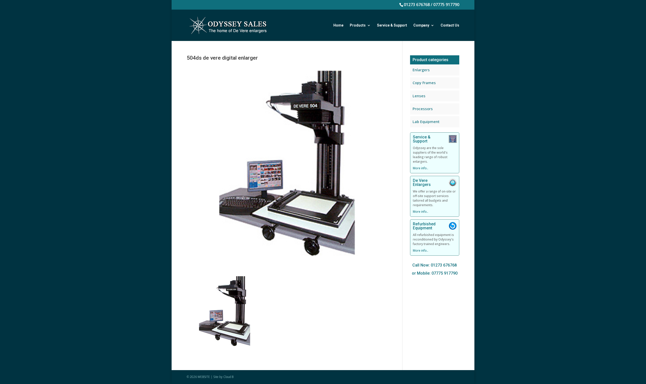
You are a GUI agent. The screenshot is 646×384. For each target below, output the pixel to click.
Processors (423, 108)
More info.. (420, 168)
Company (421, 25)
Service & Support (392, 25)
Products (358, 25)
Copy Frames (424, 82)
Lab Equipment (426, 121)
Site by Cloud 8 (223, 377)
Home (338, 25)
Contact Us (450, 25)
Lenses (419, 95)
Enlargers (421, 69)
